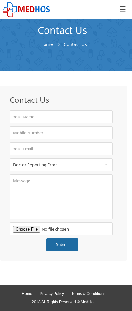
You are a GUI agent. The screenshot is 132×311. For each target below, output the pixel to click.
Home (46, 44)
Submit (62, 244)
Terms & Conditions (88, 293)
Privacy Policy (52, 293)
